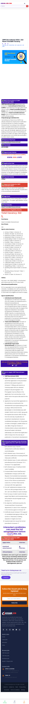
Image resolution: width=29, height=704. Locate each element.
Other (3, 645)
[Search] (27, 6)
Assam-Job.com (6, 3)
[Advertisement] (14, 23)
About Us (5, 687)
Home (3, 636)
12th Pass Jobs (5, 655)
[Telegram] (16, 629)
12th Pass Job (5, 45)
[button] (24, 3)
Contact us (5, 577)
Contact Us (11, 687)
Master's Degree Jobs (7, 661)
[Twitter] (6, 629)
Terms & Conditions (15, 689)
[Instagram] (10, 629)
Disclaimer (6, 689)
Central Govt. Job (12, 45)
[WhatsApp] (19, 629)
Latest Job (19, 45)
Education (4, 642)
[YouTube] (13, 629)
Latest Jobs (4, 639)
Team (16, 687)
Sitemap (23, 689)
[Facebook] (3, 629)
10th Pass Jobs (5, 653)
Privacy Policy (22, 687)
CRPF (3, 46)
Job (23, 45)
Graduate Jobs (5, 658)
